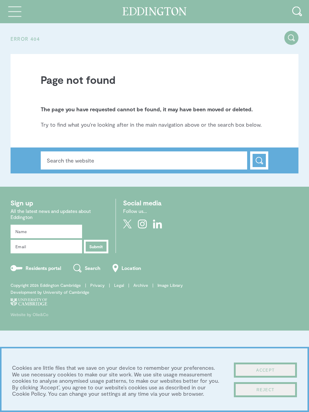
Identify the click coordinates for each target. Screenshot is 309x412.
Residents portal (43, 268)
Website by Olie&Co (29, 314)
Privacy (97, 285)
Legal (119, 285)
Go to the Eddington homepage (155, 11)
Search (259, 160)
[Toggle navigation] (15, 11)
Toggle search (297, 11)
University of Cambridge (66, 292)
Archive (140, 285)
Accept (265, 370)
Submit (96, 246)
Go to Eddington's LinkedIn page (157, 224)
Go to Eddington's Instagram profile (142, 224)
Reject (265, 390)
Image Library (170, 285)
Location (131, 268)
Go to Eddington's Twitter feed (127, 224)
